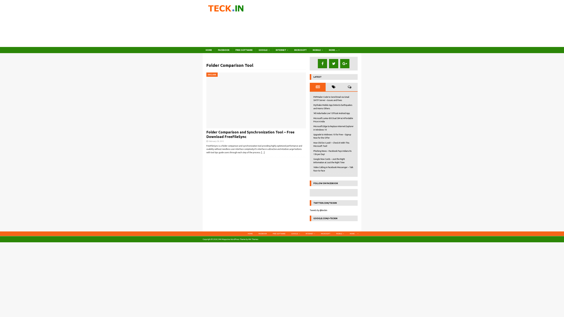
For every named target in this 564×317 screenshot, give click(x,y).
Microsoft (300, 50)
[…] (263, 152)
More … (333, 50)
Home (209, 50)
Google (263, 50)
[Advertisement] (307, 23)
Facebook (223, 50)
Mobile (317, 50)
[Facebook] (322, 63)
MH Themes (253, 239)
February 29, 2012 (216, 141)
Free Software (244, 50)
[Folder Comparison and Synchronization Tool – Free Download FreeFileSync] (256, 100)
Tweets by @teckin (318, 210)
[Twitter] (333, 63)
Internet (281, 50)
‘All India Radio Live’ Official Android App (331, 113)
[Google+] (344, 63)
